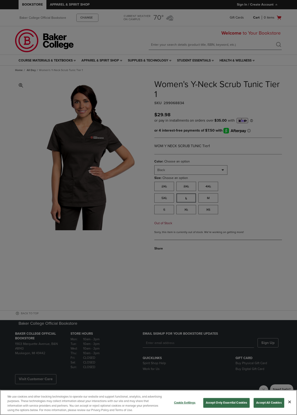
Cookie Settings (185, 403)
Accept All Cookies (268, 403)
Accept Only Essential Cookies (226, 403)
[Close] (289, 402)
